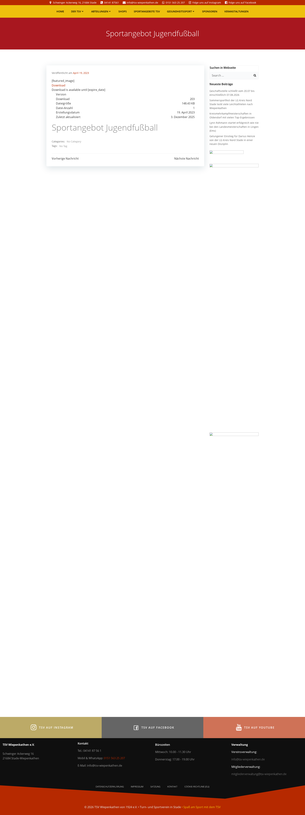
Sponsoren (209, 11)
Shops (122, 11)
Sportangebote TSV (147, 11)
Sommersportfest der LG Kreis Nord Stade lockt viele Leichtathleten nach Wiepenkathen (231, 104)
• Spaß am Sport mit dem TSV (201, 807)
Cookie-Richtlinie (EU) (196, 786)
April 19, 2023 (81, 73)
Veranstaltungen (236, 11)
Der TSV (76, 11)
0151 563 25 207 (114, 758)
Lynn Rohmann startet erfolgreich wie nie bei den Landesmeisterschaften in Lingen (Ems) (234, 126)
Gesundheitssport (179, 11)
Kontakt (172, 786)
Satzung (155, 786)
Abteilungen (99, 11)
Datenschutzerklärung (110, 786)
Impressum (137, 786)
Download (58, 85)
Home (60, 11)
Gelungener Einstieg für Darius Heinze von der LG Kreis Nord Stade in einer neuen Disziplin (232, 140)
